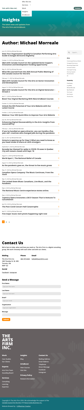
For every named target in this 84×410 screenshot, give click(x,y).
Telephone (42, 364)
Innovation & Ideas (71, 67)
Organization (6, 305)
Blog (21, 359)
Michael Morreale (71, 87)
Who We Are (26, 2)
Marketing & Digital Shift (72, 65)
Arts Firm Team (7, 370)
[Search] (69, 52)
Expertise (5, 387)
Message (5, 312)
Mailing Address (44, 359)
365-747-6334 (25, 259)
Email (4, 297)
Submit (6, 319)
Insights (25, 12)
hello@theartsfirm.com (40, 259)
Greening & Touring (71, 69)
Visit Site (23, 370)
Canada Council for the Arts (11, 403)
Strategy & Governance (72, 63)
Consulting (6, 382)
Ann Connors (70, 94)
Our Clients (6, 362)
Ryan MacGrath (70, 90)
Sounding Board (7, 373)
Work (24, 8)
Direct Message (44, 367)
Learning (5, 384)
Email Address (44, 362)
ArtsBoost (26, 15)
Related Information (27, 379)
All (67, 76)
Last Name (5, 290)
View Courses (25, 368)
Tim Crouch (69, 92)
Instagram (13, 272)
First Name (5, 283)
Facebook (5, 272)
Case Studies (6, 359)
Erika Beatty (69, 83)
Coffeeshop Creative (24, 406)
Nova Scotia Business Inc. (33, 403)
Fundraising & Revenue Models (74, 61)
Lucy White (69, 85)
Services (25, 5)
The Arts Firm (70, 96)
